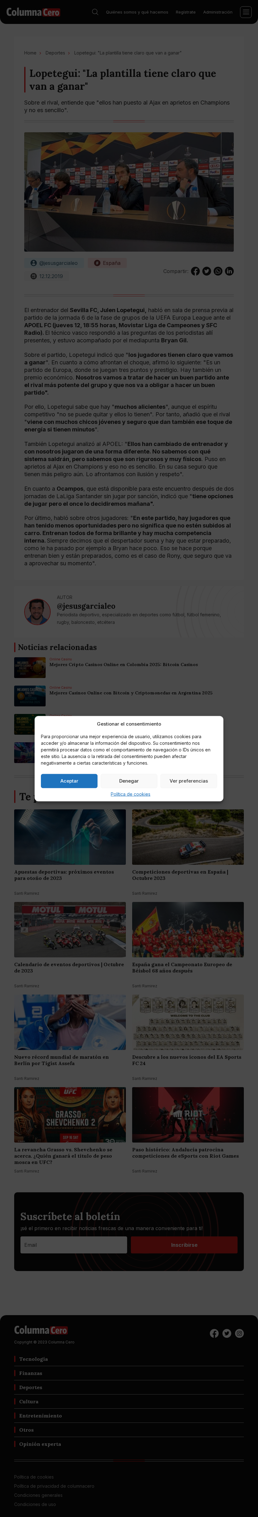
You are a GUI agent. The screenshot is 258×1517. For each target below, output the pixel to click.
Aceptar (69, 781)
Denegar (129, 781)
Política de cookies (130, 793)
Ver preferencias (189, 781)
